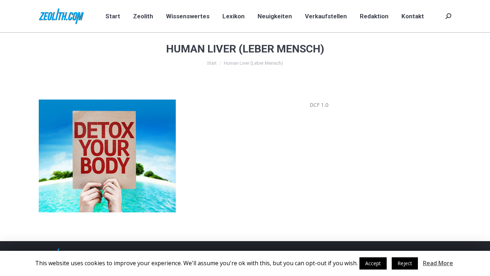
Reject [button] (404, 263)
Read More (438, 263)
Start (212, 63)
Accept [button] (373, 263)
